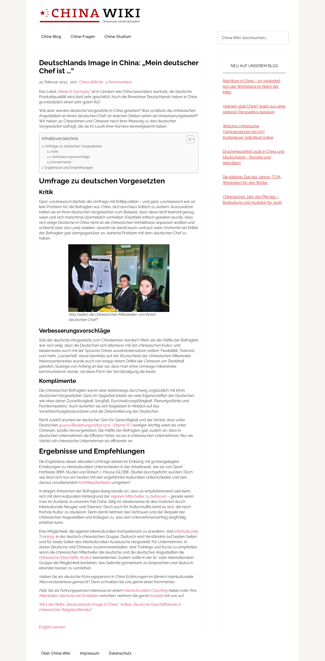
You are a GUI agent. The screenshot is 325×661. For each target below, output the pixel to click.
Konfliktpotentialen (95, 482)
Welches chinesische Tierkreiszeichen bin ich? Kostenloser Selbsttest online (248, 132)
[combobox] (253, 37)
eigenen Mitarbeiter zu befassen (139, 496)
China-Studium (117, 36)
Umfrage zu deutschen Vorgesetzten (73, 146)
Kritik (55, 151)
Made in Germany (74, 91)
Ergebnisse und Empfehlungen (69, 167)
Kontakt (156, 595)
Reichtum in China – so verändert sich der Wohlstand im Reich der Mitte (251, 87)
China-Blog (51, 36)
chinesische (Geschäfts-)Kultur (65, 557)
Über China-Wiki (55, 653)
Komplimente (61, 162)
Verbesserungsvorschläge (71, 157)
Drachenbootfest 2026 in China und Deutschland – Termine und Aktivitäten (253, 157)
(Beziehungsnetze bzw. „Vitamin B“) (95, 425)
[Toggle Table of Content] (188, 139)
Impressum (89, 653)
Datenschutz (120, 653)
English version (52, 627)
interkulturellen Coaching (145, 590)
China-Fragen (83, 36)
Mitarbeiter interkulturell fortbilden (68, 595)
